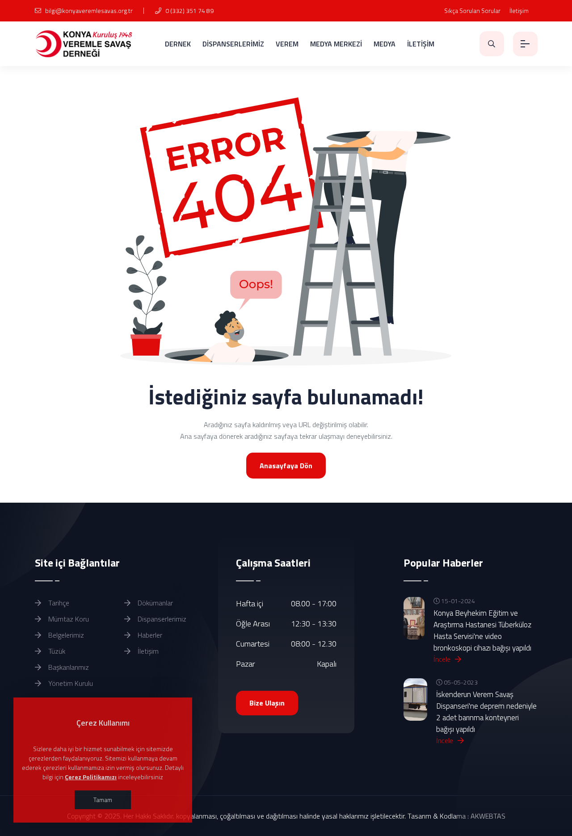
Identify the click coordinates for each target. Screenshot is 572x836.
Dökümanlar (154, 602)
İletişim (519, 10)
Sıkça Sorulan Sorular (472, 10)
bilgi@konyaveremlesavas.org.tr (88, 10)
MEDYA (384, 43)
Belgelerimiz (65, 635)
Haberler (149, 635)
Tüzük (55, 651)
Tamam (102, 799)
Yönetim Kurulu (69, 683)
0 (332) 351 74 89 (189, 10)
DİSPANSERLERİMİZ (233, 43)
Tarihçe (57, 602)
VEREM (287, 43)
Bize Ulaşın (267, 702)
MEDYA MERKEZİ (336, 43)
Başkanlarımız (67, 667)
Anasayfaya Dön (286, 465)
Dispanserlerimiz (161, 618)
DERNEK (178, 43)
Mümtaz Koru (67, 618)
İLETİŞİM (420, 43)
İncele (442, 659)
